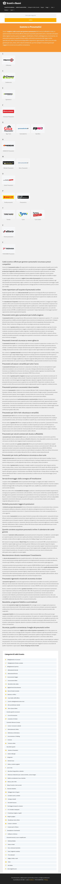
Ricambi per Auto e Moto (14, 820)
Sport (12, 10)
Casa (52, 7)
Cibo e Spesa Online (12, 708)
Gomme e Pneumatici (13, 750)
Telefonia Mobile (12, 841)
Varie (9, 862)
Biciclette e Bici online (13, 684)
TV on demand (11, 855)
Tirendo (8, 219)
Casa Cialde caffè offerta (13, 698)
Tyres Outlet (38, 219)
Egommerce (8, 99)
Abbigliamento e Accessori (13, 659)
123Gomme (8, 65)
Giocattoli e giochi (10, 747)
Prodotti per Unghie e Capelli (14, 813)
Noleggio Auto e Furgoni (13, 792)
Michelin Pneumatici (8, 168)
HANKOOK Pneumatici (8, 151)
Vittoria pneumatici (8, 236)
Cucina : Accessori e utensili (14, 726)
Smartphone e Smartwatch (13, 830)
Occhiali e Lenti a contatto (14, 795)
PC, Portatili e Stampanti (13, 809)
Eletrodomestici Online (13, 729)
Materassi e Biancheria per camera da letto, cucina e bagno (22, 774)
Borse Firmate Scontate (13, 691)
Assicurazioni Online (12, 680)
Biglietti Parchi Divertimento (14, 687)
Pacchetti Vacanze (12, 802)
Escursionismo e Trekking (14, 736)
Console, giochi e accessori (13, 712)
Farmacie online (11, 743)
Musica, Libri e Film (12, 781)
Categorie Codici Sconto (33, 7)
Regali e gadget (11, 816)
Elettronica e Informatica (14, 733)
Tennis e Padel (11, 844)
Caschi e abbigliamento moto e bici (16, 701)
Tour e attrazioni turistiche (14, 848)
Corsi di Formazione (12, 715)
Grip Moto (37, 134)
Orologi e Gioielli (12, 799)
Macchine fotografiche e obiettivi (16, 771)
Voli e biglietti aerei (12, 869)
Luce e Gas (9, 767)
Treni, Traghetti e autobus (14, 851)
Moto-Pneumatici (23, 168)
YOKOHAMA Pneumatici (8, 254)
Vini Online (10, 865)
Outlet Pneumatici (8, 185)
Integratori (10, 757)
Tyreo (23, 219)
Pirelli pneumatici (8, 202)
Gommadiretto (23, 134)
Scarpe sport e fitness (13, 827)
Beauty (6, 10)
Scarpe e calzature (12, 823)
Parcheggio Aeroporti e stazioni (15, 806)
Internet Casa (10, 760)
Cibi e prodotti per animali (13, 705)
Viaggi (47, 7)
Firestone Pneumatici (8, 116)
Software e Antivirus (12, 834)
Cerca (30, 20)
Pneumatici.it (23, 202)
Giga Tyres (8, 134)
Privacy (46, 880)
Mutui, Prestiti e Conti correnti (14, 785)
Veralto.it (31, 880)
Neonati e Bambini (11, 788)
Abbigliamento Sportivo (13, 666)
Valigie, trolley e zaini (13, 858)
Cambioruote (8, 82)
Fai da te (10, 740)
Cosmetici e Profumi (12, 719)
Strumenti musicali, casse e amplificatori (16, 837)
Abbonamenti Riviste (13, 673)
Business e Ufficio (11, 694)
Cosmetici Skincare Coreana (13, 722)
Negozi (42, 7)
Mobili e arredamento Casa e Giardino (16, 778)
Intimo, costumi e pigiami (14, 764)
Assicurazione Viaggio (12, 677)
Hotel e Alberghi (11, 753)
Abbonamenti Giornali (13, 670)
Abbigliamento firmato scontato (15, 663)
